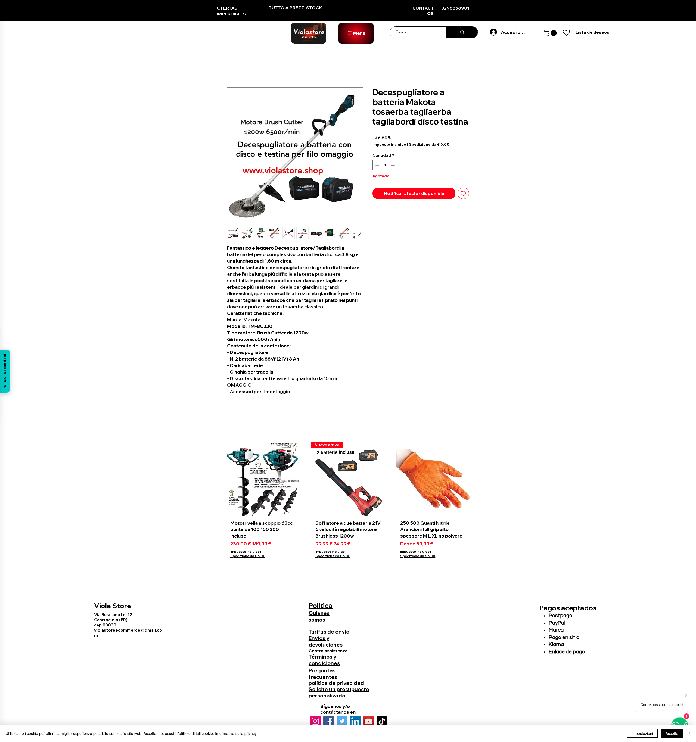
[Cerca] (462, 32)
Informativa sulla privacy (236, 733)
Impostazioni (642, 733)
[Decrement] (376, 165)
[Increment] (393, 165)
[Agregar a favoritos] (463, 193)
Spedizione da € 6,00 (429, 144)
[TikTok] (382, 721)
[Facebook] (328, 721)
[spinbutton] (385, 165)
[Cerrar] (689, 733)
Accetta (672, 733)
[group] (348, 508)
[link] (550, 33)
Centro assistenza (328, 650)
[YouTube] (368, 721)
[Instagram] (315, 721)
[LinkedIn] (355, 721)
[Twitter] (342, 721)
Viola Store (112, 605)
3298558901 (455, 8)
